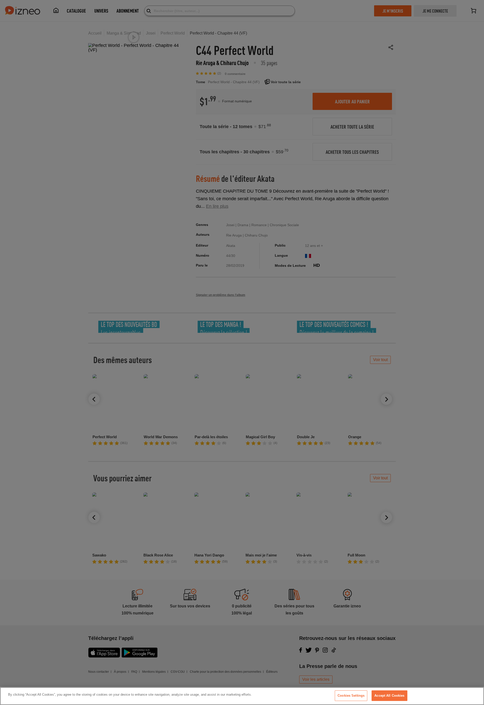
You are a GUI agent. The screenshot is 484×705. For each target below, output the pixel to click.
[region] (242, 696)
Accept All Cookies (389, 695)
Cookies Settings (351, 695)
